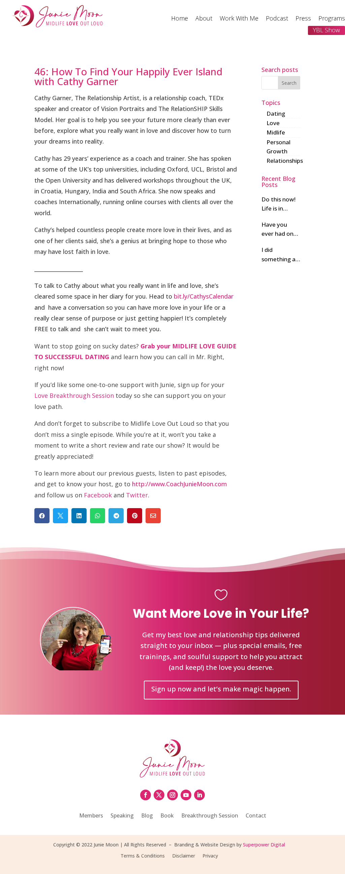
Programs (331, 19)
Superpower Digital (264, 844)
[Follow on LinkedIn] (199, 795)
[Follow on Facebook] (145, 795)
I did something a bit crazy (278, 254)
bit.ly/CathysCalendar (203, 296)
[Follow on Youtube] (186, 795)
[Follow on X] (159, 795)
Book (167, 816)
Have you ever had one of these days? (279, 229)
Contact (256, 816)
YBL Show (326, 30)
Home (179, 19)
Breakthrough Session (209, 816)
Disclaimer (183, 856)
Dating (275, 113)
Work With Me (239, 19)
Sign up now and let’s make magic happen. (221, 688)
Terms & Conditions (143, 856)
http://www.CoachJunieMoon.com (179, 484)
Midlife (275, 132)
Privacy (210, 856)
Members (91, 816)
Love (273, 123)
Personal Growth (278, 146)
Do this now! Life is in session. (278, 204)
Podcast (277, 19)
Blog (147, 816)
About (203, 19)
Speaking (122, 816)
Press (303, 19)
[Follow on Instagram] (172, 795)
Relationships (284, 160)
